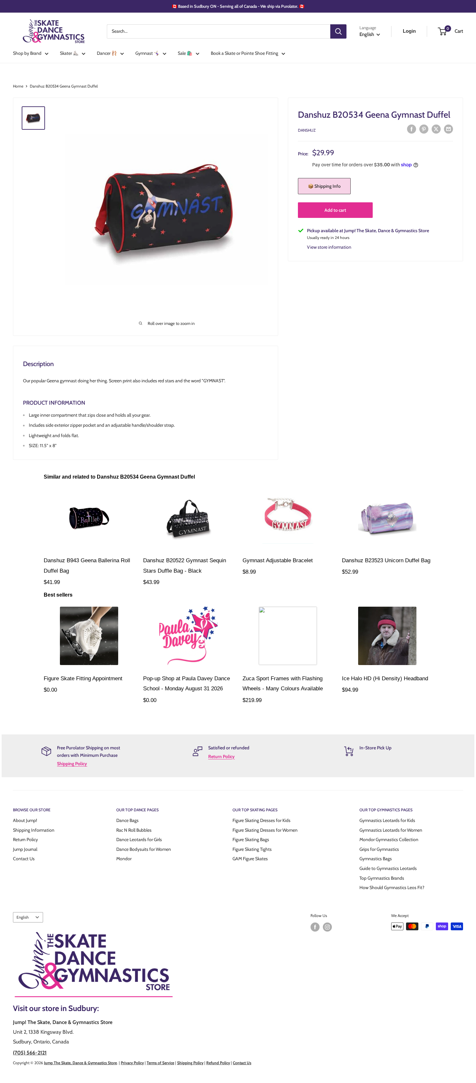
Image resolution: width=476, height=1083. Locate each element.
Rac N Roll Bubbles (134, 830)
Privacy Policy (132, 1062)
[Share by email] (448, 129)
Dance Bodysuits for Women (143, 849)
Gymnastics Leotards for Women (390, 830)
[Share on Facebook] (411, 129)
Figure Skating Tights (252, 849)
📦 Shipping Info (324, 186)
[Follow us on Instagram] (327, 927)
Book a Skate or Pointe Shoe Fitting (244, 53)
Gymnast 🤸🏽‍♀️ (147, 53)
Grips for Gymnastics (379, 849)
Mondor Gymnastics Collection (388, 839)
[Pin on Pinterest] (423, 129)
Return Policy (221, 756)
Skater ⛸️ (69, 53)
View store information (329, 247)
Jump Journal (25, 849)
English (22, 917)
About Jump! (25, 820)
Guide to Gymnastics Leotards (388, 868)
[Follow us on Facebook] (315, 927)
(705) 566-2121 (30, 1053)
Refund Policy (218, 1062)
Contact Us (24, 859)
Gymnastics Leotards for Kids (387, 820)
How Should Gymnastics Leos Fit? (391, 887)
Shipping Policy (72, 764)
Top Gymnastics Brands (381, 878)
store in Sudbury (69, 1008)
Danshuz (307, 129)
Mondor (123, 859)
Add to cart (335, 210)
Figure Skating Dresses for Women (265, 830)
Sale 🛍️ (185, 53)
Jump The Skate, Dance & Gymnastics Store (80, 1062)
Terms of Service (160, 1062)
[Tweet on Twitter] (436, 129)
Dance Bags (127, 820)
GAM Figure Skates (250, 859)
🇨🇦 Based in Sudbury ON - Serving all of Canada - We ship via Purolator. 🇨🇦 (238, 6)
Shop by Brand (27, 53)
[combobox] (218, 31)
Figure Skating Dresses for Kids (261, 820)
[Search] (338, 31)
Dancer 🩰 (107, 53)
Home (18, 86)
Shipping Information (33, 830)
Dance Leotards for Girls (139, 839)
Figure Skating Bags (250, 839)
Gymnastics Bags (375, 859)
